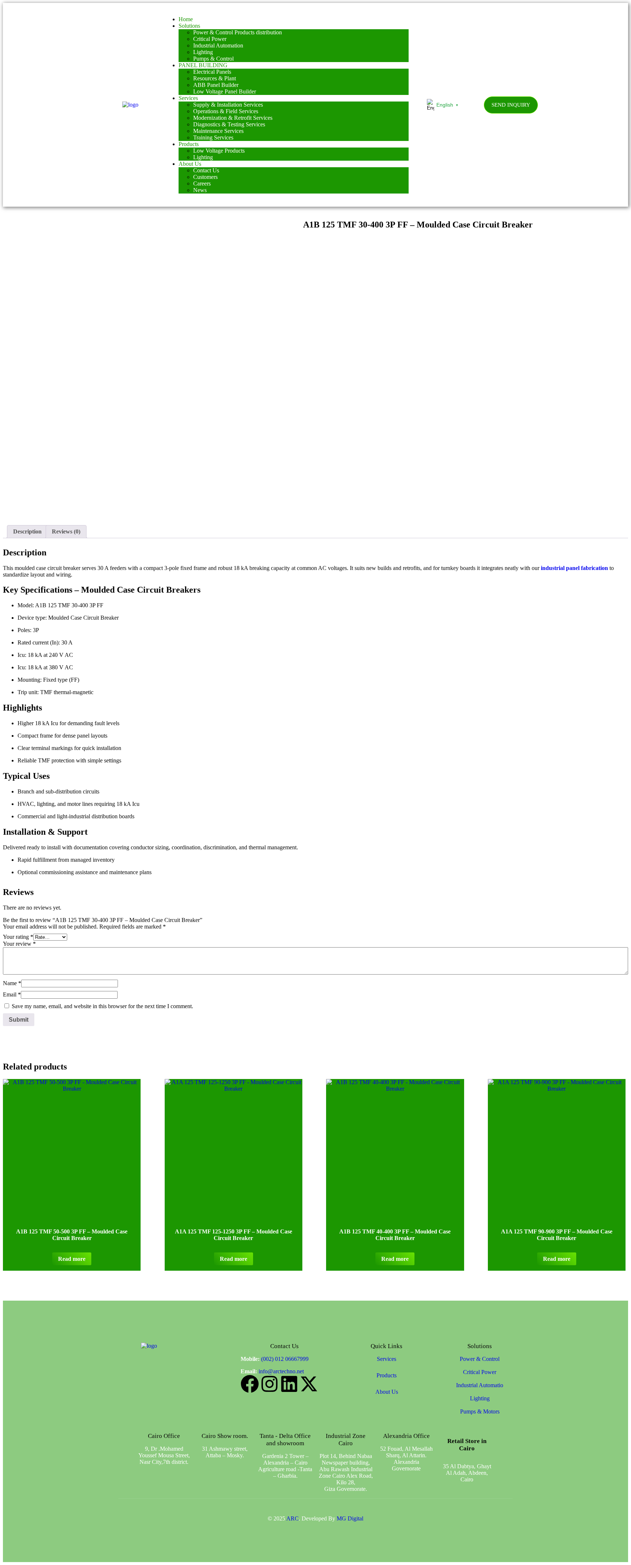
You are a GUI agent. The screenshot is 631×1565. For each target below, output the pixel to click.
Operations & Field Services (225, 111)
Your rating (18, 937)
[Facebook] (250, 1384)
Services (188, 98)
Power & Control (480, 1359)
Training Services (213, 137)
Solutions (189, 26)
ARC (292, 1518)
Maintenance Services (218, 131)
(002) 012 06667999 (285, 1359)
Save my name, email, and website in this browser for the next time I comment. (102, 1006)
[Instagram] (269, 1384)
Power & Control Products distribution (237, 32)
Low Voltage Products (219, 151)
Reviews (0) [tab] (66, 531)
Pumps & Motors (480, 1411)
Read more (71, 1259)
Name (12, 983)
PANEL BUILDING (203, 65)
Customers (205, 177)
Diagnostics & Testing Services (229, 124)
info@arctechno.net (281, 1371)
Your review (19, 944)
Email (12, 994)
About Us (190, 164)
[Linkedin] (289, 1384)
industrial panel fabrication (574, 568)
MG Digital (350, 1518)
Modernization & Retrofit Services (232, 118)
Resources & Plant (214, 78)
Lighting (203, 52)
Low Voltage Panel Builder (224, 91)
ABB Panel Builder (215, 85)
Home (186, 19)
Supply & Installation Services (228, 105)
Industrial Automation (218, 45)
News (200, 190)
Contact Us (206, 170)
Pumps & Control (213, 59)
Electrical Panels (212, 72)
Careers (202, 183)
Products (189, 144)
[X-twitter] (309, 1384)
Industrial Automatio (479, 1385)
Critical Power (209, 39)
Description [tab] (27, 531)
